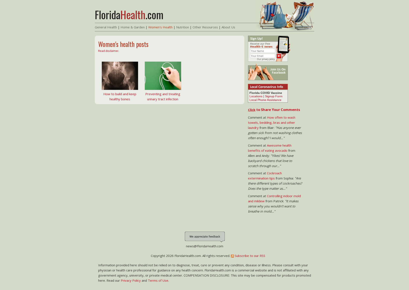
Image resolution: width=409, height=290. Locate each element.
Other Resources (205, 27)
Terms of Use (158, 280)
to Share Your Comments (274, 109)
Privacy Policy (131, 280)
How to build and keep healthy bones (119, 96)
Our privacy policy (266, 59)
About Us (228, 27)
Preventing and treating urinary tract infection (162, 96)
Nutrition (182, 27)
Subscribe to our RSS (249, 256)
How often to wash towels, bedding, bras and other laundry (271, 122)
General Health (106, 27)
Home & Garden (133, 27)
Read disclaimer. (108, 51)
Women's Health (160, 27)
